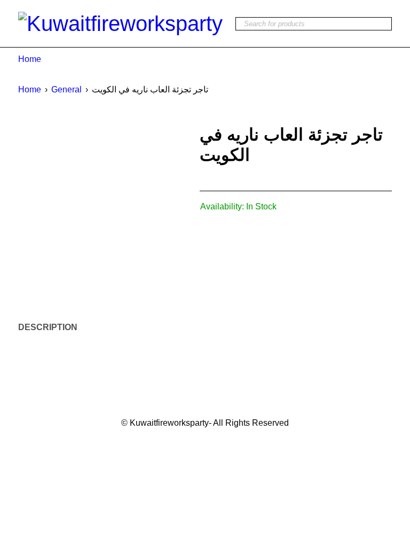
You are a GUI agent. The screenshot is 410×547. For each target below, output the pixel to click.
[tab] (41, 327)
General (66, 89)
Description (47, 327)
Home (29, 59)
